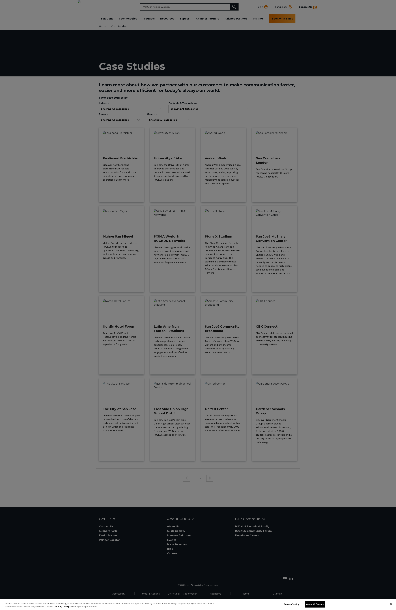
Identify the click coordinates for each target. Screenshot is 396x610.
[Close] (391, 604)
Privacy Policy (61, 606)
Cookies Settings (292, 604)
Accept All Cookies (315, 604)
